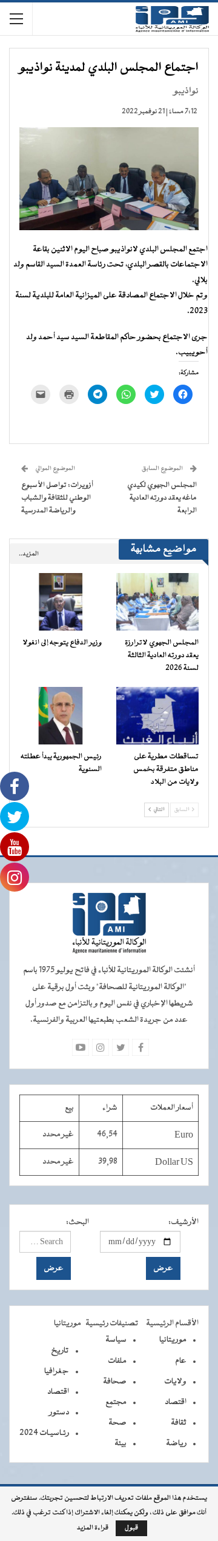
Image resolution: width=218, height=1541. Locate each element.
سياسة (116, 1340)
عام (181, 1361)
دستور (59, 1412)
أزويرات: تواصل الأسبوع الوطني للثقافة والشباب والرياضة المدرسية (57, 497)
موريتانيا (173, 1340)
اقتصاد (176, 1402)
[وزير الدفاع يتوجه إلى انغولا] (60, 602)
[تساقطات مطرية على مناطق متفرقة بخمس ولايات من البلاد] (157, 715)
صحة (117, 1423)
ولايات (175, 1382)
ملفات (117, 1361)
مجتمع (116, 1402)
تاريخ (60, 1351)
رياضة (176, 1443)
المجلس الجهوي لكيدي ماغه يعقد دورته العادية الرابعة (162, 497)
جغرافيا (56, 1371)
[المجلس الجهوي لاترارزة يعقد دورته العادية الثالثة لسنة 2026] (157, 602)
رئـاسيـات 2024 (44, 1433)
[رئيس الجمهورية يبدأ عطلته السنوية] (60, 715)
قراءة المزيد (92, 1528)
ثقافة (179, 1423)
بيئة (120, 1443)
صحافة (115, 1382)
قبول (131, 1528)
